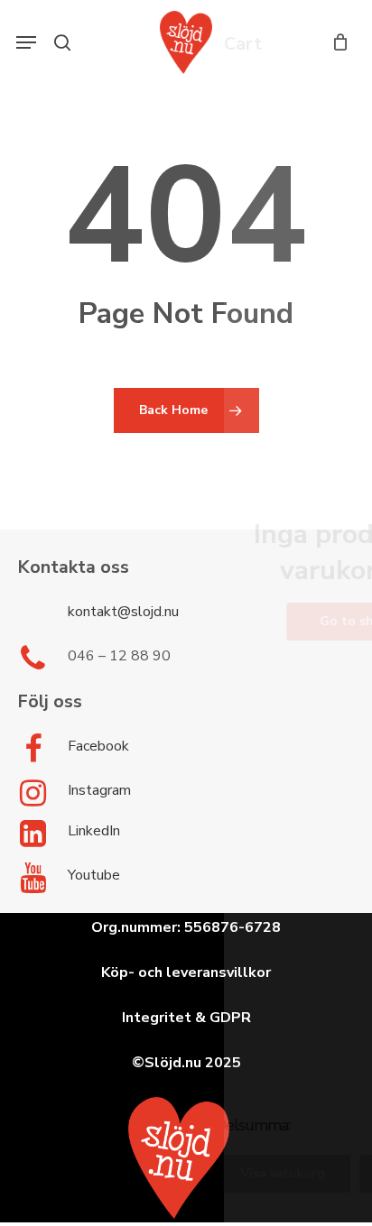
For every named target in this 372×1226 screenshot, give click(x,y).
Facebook (98, 746)
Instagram (99, 790)
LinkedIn (94, 831)
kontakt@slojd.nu (123, 612)
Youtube (94, 875)
